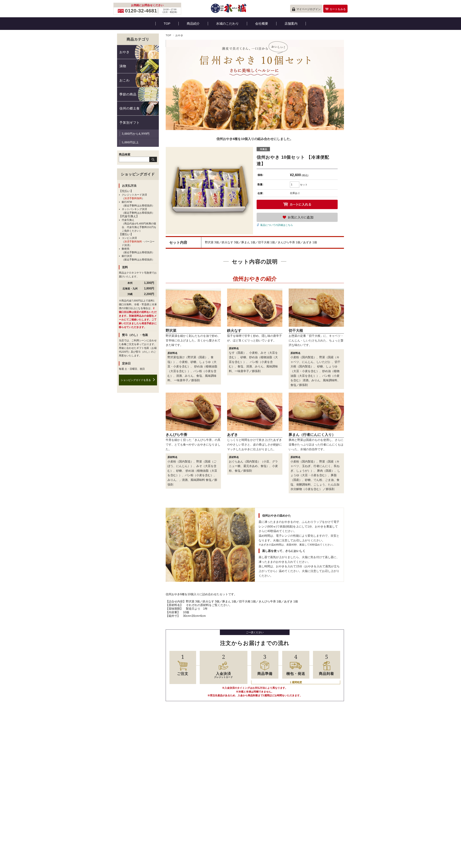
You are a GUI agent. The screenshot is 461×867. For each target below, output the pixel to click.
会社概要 (261, 23)
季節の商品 (127, 94)
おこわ (124, 80)
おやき (179, 35)
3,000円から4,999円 (136, 134)
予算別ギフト (129, 122)
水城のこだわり (227, 23)
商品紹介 (193, 23)
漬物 (122, 66)
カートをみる (338, 9)
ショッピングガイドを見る (136, 380)
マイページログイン (308, 9)
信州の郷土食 (129, 108)
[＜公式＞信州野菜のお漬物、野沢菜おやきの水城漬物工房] (229, 13)
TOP (167, 23)
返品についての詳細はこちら (276, 225)
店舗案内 (291, 23)
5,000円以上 (130, 142)
